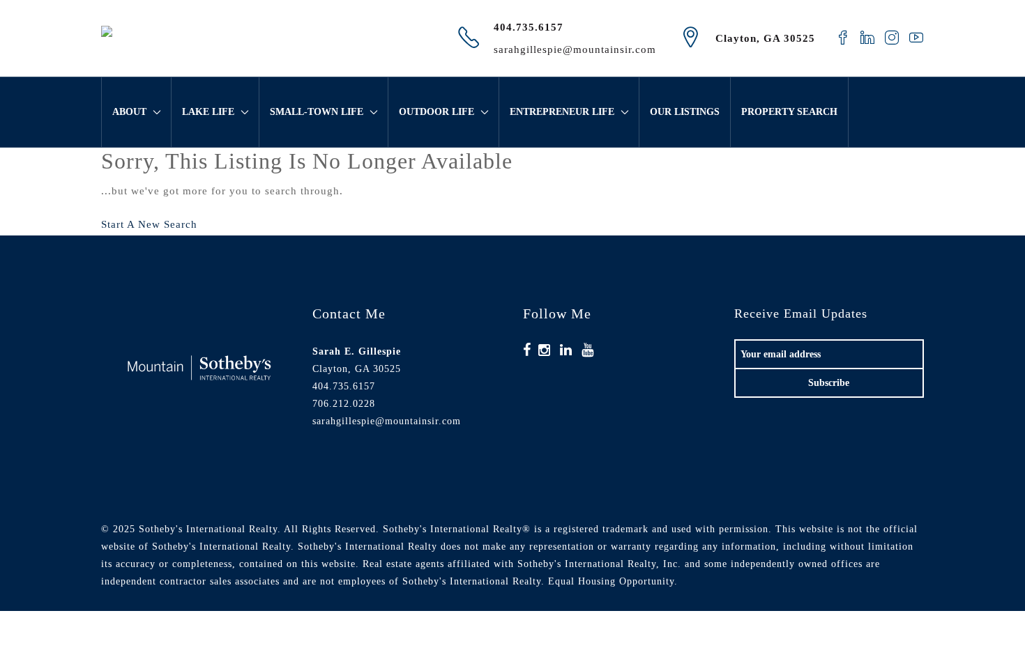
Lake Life (208, 112)
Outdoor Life (436, 112)
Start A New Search (149, 224)
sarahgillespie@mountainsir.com (575, 49)
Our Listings (685, 112)
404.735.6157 (528, 27)
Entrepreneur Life (562, 112)
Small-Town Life (316, 112)
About (129, 112)
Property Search (789, 112)
